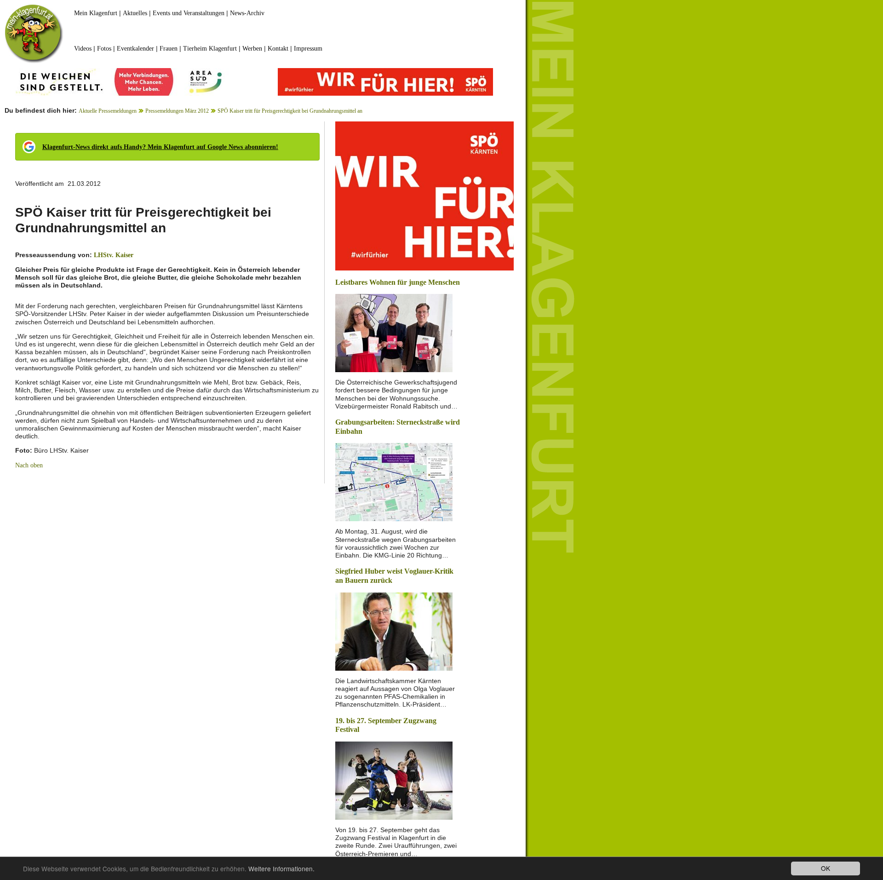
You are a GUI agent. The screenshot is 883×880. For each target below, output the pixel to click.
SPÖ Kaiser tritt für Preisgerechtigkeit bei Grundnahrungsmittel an (290, 111)
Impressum (308, 48)
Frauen (169, 48)
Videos (83, 48)
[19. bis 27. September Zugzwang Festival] (394, 780)
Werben (252, 48)
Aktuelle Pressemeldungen (108, 111)
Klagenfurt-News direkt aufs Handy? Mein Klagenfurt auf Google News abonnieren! (160, 147)
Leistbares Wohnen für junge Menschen (397, 282)
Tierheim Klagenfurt (210, 48)
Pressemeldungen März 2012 (177, 111)
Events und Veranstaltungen (188, 13)
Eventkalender (135, 48)
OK (825, 868)
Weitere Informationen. (281, 868)
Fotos (104, 48)
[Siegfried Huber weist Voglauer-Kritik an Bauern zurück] (394, 630)
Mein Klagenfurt (95, 13)
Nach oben (29, 465)
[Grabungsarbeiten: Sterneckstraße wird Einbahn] (394, 481)
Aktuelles (135, 13)
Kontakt (278, 48)
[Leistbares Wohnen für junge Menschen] (394, 332)
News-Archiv (247, 13)
